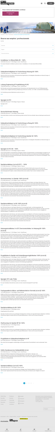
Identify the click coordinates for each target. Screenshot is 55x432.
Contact (19, 416)
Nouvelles (3, 398)
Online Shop (3, 396)
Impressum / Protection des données (29, 416)
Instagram (22, 401)
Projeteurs (11, 396)
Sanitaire (11, 398)
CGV (8, 416)
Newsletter (3, 402)
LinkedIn (21, 396)
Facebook (22, 398)
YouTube (22, 403)
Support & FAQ (13, 416)
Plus (2, 65)
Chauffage (11, 400)
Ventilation (11, 404)
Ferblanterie (11, 402)
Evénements (3, 400)
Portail (2, 404)
